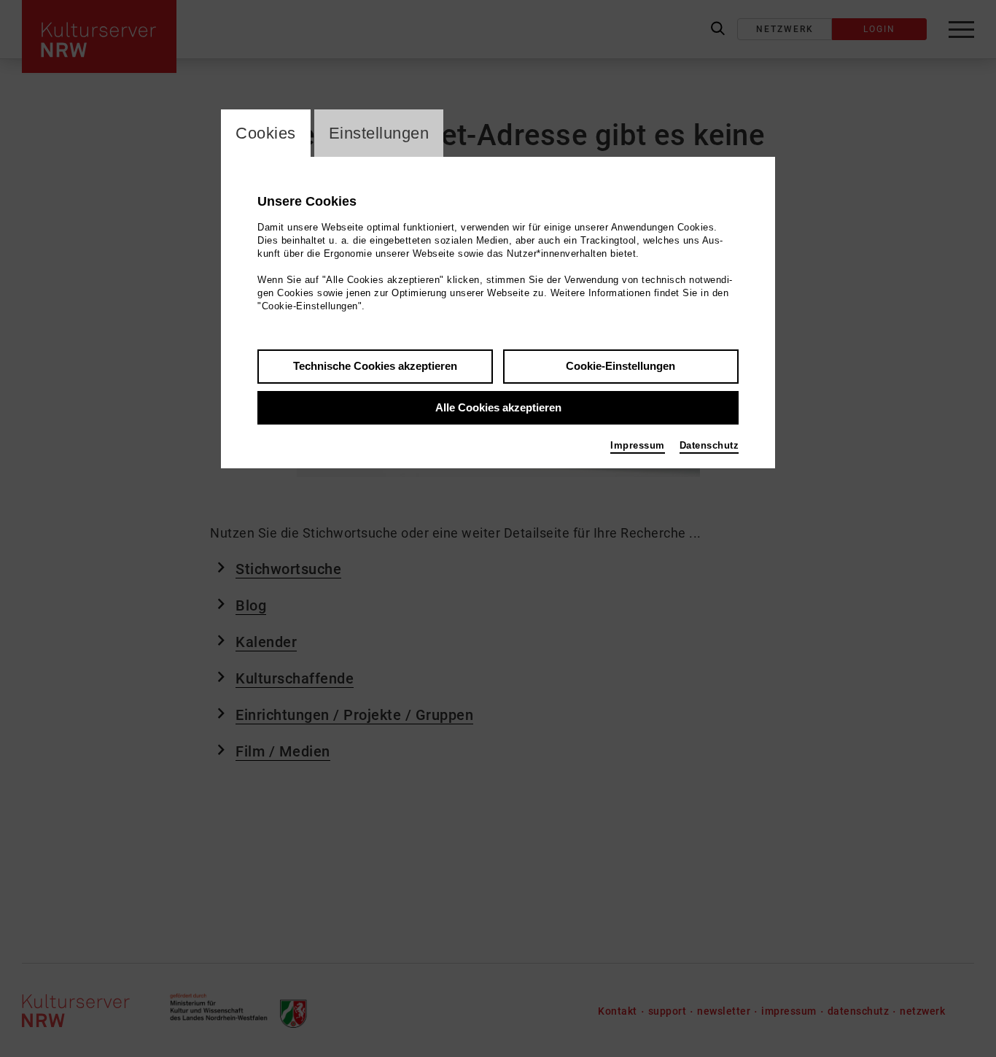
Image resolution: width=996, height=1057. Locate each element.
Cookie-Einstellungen (620, 366)
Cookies (266, 133)
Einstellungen (379, 133)
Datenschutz (709, 445)
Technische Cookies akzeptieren (375, 366)
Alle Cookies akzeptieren (498, 407)
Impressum (637, 445)
